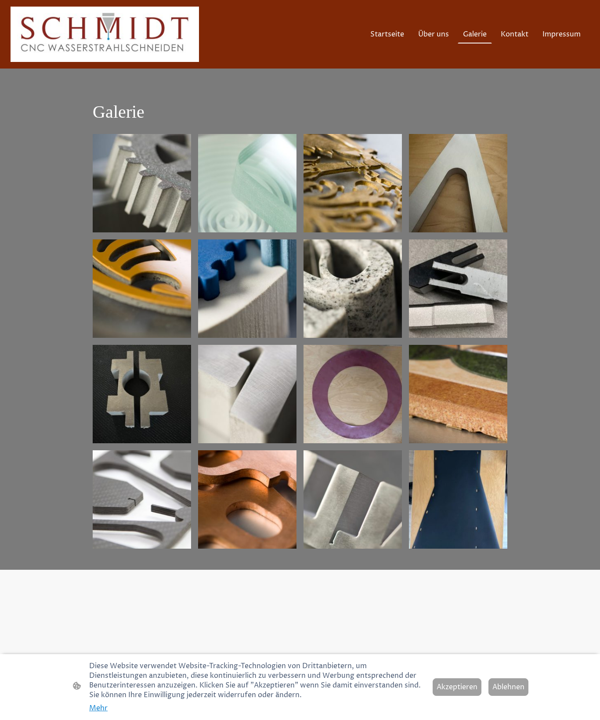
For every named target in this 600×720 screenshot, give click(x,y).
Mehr (98, 708)
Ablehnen (508, 687)
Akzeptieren (457, 687)
